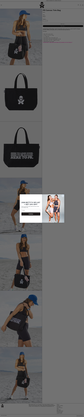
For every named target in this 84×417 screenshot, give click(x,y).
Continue (31, 214)
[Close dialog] (63, 196)
